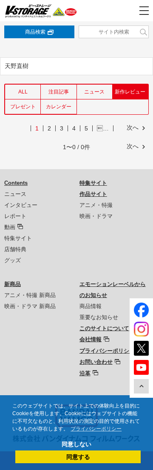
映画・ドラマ (96, 216)
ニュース (94, 92)
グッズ (12, 260)
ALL (23, 92)
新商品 (12, 284)
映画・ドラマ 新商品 (30, 306)
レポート (15, 216)
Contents (16, 183)
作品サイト (93, 194)
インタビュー (20, 205)
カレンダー (58, 107)
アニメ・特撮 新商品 (30, 295)
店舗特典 (15, 249)
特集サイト (18, 238)
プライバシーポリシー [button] (96, 429)
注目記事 (58, 92)
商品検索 (35, 32)
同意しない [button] (76, 444)
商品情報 (90, 306)
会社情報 (90, 339)
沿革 (85, 373)
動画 (9, 227)
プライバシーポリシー (107, 351)
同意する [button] (78, 456)
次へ (133, 127)
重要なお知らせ (98, 317)
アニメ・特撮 (96, 205)
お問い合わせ (96, 362)
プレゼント (23, 107)
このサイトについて (104, 328)
